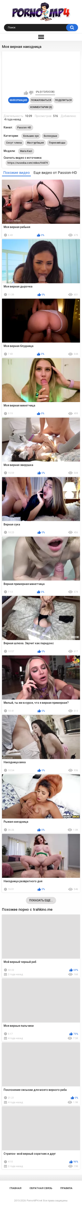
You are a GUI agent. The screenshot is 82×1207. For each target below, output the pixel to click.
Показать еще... (41, 900)
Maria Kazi (26, 151)
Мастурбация (35, 142)
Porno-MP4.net (34, 1200)
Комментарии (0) (41, 107)
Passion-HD (24, 127)
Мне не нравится (31, 93)
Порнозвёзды (57, 142)
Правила (66, 1188)
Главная (15, 1188)
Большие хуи (31, 136)
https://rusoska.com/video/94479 (28, 163)
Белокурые (50, 136)
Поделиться (63, 100)
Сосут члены (14, 142)
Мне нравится (26, 93)
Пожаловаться (41, 100)
